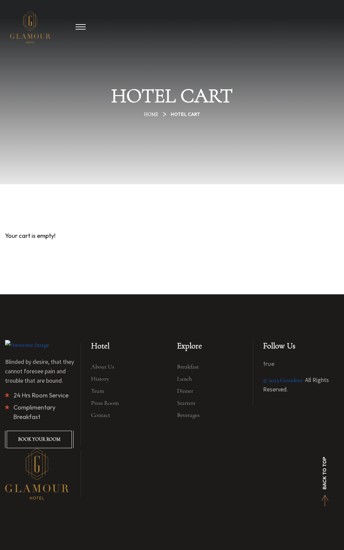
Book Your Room (39, 439)
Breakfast (188, 366)
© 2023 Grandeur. (283, 380)
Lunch (184, 378)
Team (97, 390)
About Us (102, 366)
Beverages (188, 415)
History (100, 378)
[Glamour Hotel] (30, 27)
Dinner (185, 390)
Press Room (105, 403)
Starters (186, 403)
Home (152, 114)
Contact (100, 415)
